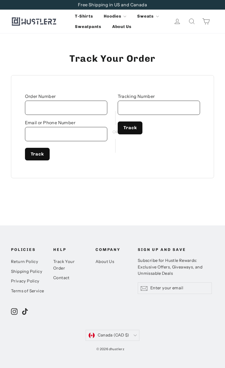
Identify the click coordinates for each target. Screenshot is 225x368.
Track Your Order (64, 265)
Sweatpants (88, 26)
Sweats (145, 16)
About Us (121, 26)
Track (37, 154)
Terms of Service (27, 290)
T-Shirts (84, 16)
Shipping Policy (26, 271)
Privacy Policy (25, 281)
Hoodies (113, 16)
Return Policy (24, 261)
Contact (61, 277)
